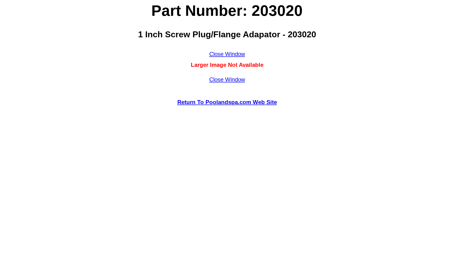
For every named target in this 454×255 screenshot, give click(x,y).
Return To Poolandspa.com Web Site (227, 102)
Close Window (227, 54)
